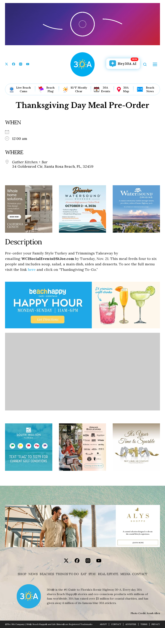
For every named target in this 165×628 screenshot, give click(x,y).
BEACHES (47, 574)
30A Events (105, 89)
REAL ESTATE (108, 574)
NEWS (33, 574)
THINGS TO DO (67, 574)
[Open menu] (155, 64)
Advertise (130, 624)
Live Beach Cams (23, 89)
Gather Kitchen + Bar (29, 162)
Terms (143, 624)
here (32, 269)
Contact (139, 574)
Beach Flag (50, 89)
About (103, 624)
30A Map (126, 89)
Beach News (150, 89)
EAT (84, 574)
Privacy (156, 624)
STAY (92, 574)
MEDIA (125, 574)
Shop (22, 574)
